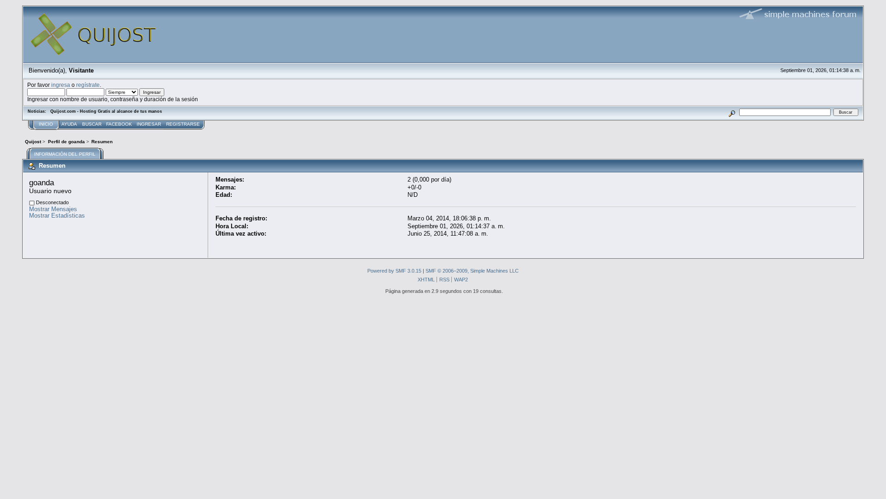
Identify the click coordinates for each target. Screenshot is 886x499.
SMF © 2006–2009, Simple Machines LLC (472, 271)
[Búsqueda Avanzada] (732, 112)
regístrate (88, 85)
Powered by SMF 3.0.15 (394, 271)
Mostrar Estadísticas (57, 215)
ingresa (60, 85)
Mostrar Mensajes (53, 209)
